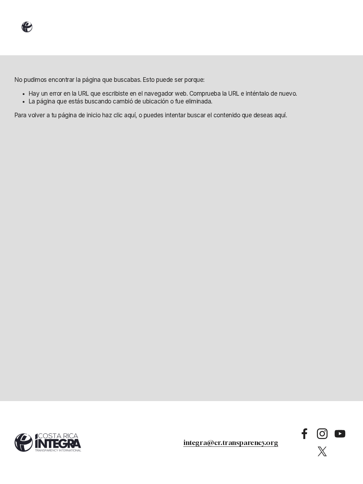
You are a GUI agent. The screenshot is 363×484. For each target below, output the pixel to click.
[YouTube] (340, 433)
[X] (322, 451)
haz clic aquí (118, 115)
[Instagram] (322, 433)
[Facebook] (304, 433)
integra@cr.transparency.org (230, 442)
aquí (280, 115)
